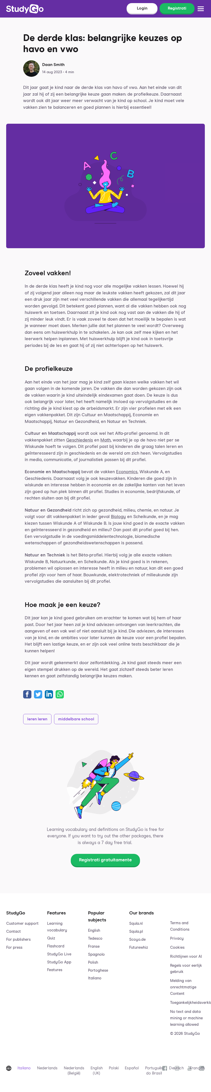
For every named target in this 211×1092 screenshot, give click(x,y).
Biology (118, 517)
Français (197, 1068)
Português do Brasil (154, 1070)
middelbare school (76, 719)
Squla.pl (136, 931)
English (94, 930)
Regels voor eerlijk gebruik (186, 969)
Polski (114, 1068)
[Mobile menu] (201, 9)
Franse (94, 946)
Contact (13, 931)
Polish (93, 962)
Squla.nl (136, 924)
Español (132, 1068)
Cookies (177, 947)
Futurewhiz (138, 947)
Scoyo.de (137, 939)
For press (14, 947)
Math (105, 440)
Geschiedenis (79, 440)
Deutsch (176, 1068)
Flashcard (55, 946)
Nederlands (47, 1068)
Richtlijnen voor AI (186, 956)
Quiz (51, 938)
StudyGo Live (59, 954)
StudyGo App (59, 962)
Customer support (22, 924)
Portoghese (98, 970)
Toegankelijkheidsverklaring (187, 1003)
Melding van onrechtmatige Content (183, 987)
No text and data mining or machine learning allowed (186, 1018)
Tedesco (95, 938)
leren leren (37, 719)
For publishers (18, 939)
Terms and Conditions (179, 926)
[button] (23, 968)
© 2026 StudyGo (185, 1034)
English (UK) (97, 1070)
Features (54, 970)
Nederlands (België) (74, 1070)
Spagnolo (96, 954)
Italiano (94, 978)
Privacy (177, 938)
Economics (126, 472)
